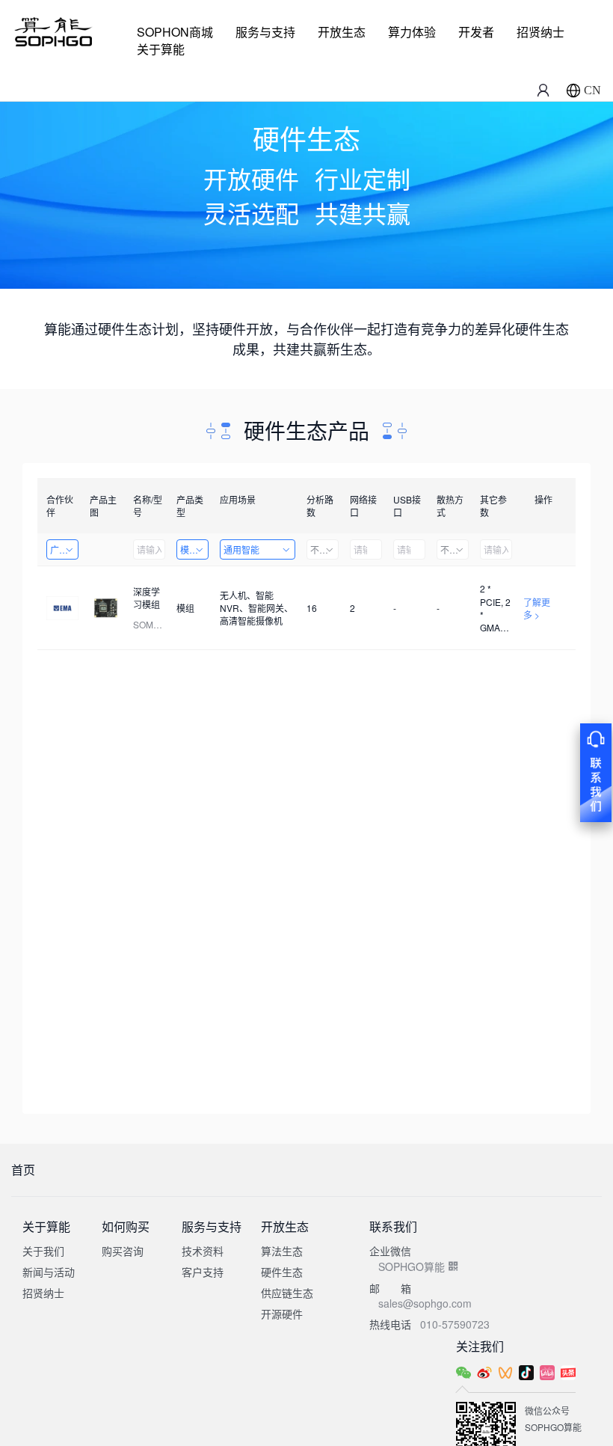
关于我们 (43, 1250)
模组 (189, 549)
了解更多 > (536, 608)
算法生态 (282, 1250)
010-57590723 (455, 1324)
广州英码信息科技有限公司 (64, 549)
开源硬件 (282, 1313)
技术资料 (203, 1250)
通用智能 (241, 549)
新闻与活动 (48, 1271)
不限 (319, 549)
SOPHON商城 (175, 31)
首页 (23, 1169)
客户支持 (203, 1271)
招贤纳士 (540, 31)
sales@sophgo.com (425, 1303)
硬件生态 (282, 1271)
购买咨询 (123, 1250)
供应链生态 (287, 1292)
